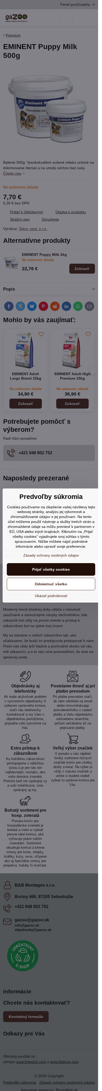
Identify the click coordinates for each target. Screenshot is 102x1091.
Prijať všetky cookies (51, 569)
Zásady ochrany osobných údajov (51, 555)
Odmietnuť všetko (51, 584)
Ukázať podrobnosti (51, 596)
